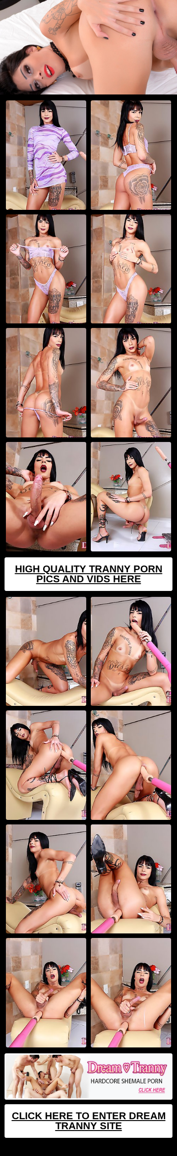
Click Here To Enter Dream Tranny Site (89, 1120)
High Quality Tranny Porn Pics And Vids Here (88, 574)
